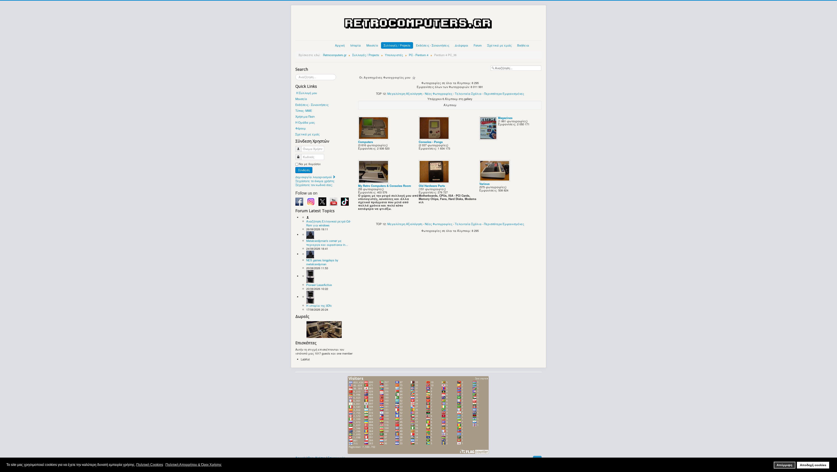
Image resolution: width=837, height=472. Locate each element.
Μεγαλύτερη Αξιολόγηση (404, 93)
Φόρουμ (300, 128)
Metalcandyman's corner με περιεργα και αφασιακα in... (327, 243)
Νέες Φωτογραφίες (438, 93)
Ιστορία (355, 45)
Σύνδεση (304, 170)
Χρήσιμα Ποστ (305, 116)
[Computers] (374, 138)
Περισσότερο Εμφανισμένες (504, 93)
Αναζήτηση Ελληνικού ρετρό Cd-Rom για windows (328, 223)
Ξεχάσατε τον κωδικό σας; (314, 185)
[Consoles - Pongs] (434, 138)
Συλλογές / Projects (397, 45)
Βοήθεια (523, 45)
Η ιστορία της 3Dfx (319, 305)
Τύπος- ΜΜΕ (303, 111)
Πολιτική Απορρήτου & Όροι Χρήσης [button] (193, 465)
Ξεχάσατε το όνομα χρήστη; (315, 181)
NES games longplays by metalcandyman (322, 262)
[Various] (495, 180)
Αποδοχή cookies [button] (813, 465)
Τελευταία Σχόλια (468, 93)
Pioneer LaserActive (319, 285)
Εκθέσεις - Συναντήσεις (432, 45)
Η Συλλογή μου (306, 93)
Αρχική (340, 45)
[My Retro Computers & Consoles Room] (374, 182)
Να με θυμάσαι (310, 164)
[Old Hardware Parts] (434, 182)
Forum (478, 45)
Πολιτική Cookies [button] (149, 465)
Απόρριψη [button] (784, 465)
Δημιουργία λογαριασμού (314, 177)
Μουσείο (372, 45)
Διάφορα (461, 45)
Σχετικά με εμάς (499, 45)
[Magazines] (488, 138)
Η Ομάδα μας (305, 122)
